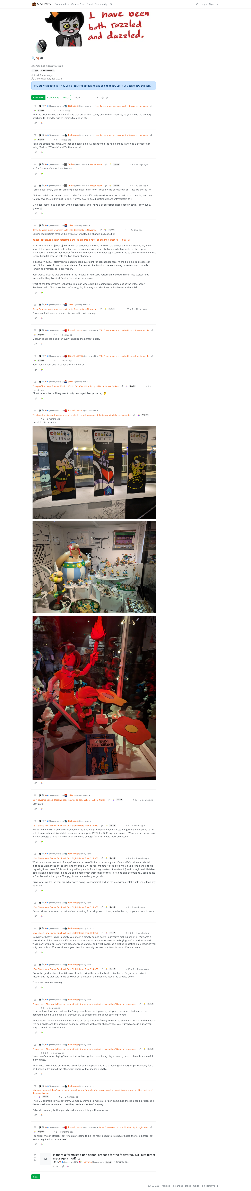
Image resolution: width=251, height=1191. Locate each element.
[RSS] (107, 97)
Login (204, 4)
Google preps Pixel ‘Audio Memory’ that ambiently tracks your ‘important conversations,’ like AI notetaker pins (84, 1004)
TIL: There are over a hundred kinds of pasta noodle (124, 330)
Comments (53, 97)
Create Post (77, 4)
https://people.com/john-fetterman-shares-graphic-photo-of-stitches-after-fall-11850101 (81, 239)
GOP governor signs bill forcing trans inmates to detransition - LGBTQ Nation (69, 800)
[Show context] (151, 106)
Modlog (166, 1185)
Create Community (97, 4)
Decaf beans (96, 164)
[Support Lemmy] (111, 4)
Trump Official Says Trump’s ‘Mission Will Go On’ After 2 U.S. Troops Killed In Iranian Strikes (76, 386)
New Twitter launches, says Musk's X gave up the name (121, 106)
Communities (62, 4)
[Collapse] (35, 106)
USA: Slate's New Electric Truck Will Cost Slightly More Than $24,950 (65, 825)
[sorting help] (103, 97)
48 (57, 1166)
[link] (35, 110)
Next (35, 1176)
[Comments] (45, 1159)
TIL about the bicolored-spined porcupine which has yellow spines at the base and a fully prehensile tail (82, 415)
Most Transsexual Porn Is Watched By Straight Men (123, 1127)
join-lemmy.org (209, 1185)
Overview (38, 97)
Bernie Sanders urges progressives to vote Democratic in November (65, 230)
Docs (188, 1185)
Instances (178, 1185)
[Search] (197, 4)
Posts (66, 97)
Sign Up (213, 4)
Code (196, 1185)
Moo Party (44, 4)
